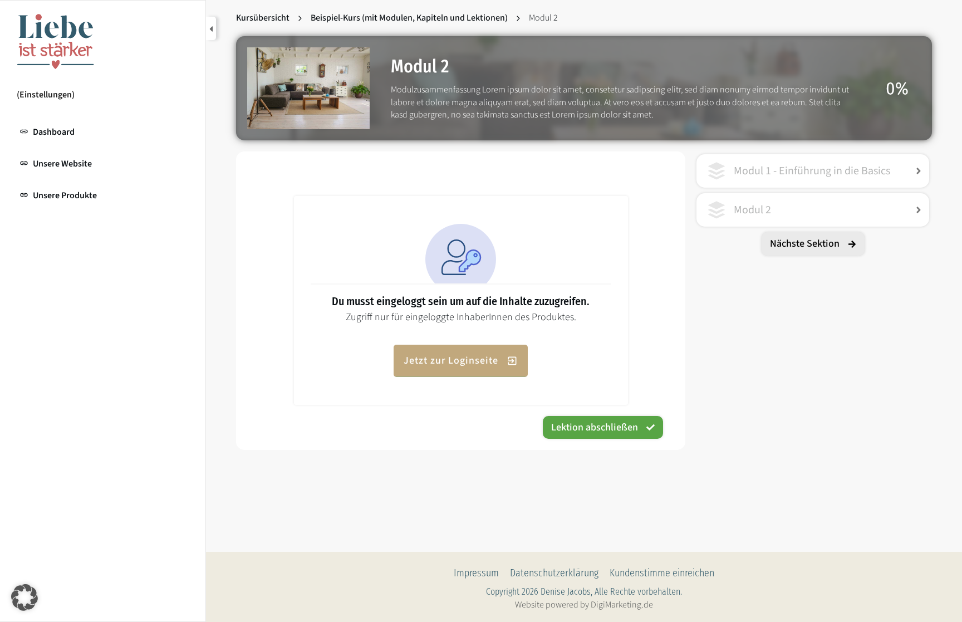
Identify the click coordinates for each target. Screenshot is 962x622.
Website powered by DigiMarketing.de (584, 605)
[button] (24, 597)
